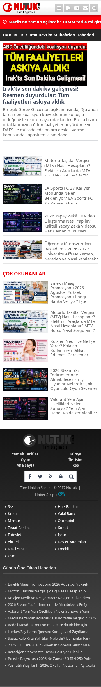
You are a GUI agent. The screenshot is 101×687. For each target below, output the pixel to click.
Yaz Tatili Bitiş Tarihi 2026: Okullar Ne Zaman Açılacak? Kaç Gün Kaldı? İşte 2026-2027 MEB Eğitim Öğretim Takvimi (49, 666)
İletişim (75, 459)
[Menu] (59, 8)
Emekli (63, 548)
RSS (75, 465)
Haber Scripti (46, 494)
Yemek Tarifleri (26, 454)
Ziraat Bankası (19, 527)
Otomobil (66, 520)
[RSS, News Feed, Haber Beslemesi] (50, 476)
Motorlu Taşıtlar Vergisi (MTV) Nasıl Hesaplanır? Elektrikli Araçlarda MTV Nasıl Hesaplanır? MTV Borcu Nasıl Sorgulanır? (46, 591)
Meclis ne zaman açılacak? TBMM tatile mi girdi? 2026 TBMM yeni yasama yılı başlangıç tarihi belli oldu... (49, 618)
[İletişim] (85, 8)
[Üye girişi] (61, 476)
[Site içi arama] (94, 8)
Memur (14, 520)
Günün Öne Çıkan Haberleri (29, 567)
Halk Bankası (68, 506)
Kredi (12, 513)
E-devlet (14, 534)
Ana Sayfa (26, 465)
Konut (63, 527)
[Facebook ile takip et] (29, 476)
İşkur (62, 534)
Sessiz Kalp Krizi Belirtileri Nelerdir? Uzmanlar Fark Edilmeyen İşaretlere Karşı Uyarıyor (46, 639)
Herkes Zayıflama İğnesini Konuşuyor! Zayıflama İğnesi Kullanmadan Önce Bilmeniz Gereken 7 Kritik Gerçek (45, 632)
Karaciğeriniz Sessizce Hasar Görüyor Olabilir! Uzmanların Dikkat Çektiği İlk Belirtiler (43, 652)
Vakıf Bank (66, 513)
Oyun (26, 459)
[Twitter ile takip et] (40, 476)
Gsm (11, 555)
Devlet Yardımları (72, 541)
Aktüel (13, 541)
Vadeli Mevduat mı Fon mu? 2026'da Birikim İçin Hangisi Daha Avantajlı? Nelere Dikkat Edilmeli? (45, 625)
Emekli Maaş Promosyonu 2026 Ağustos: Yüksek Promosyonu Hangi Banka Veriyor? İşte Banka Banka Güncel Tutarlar (47, 585)
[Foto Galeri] (76, 8)
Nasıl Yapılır (17, 548)
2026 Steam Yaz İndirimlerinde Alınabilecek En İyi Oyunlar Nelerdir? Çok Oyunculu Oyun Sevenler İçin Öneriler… (46, 605)
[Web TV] (68, 8)
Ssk (10, 506)
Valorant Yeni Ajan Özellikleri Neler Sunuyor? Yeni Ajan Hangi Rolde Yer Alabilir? (46, 612)
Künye (75, 454)
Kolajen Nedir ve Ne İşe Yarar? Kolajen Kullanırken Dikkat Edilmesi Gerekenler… (46, 598)
